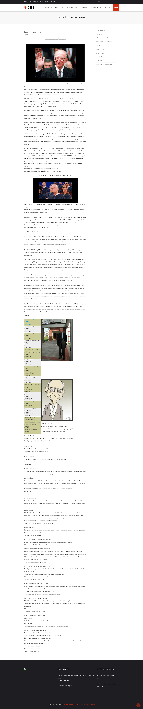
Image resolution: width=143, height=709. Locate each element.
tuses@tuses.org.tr (65, 685)
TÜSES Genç (99, 34)
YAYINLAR (84, 7)
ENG (99, 1)
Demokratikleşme (101, 57)
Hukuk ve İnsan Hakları (102, 38)
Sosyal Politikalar (100, 49)
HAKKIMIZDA (59, 7)
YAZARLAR (107, 7)
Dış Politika (98, 61)
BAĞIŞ (116, 7)
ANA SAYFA (48, 7)
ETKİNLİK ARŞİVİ (96, 7)
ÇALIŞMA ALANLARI (72, 7)
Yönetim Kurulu (100, 30)
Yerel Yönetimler (100, 53)
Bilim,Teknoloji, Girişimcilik (103, 64)
